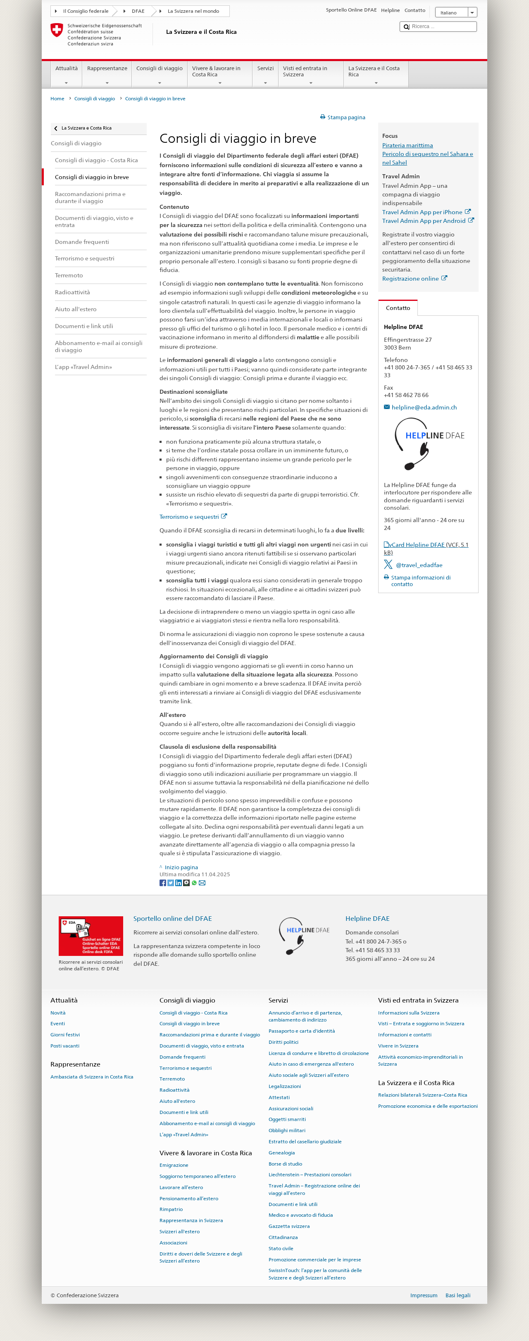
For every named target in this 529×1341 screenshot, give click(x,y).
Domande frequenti (182, 1057)
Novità (58, 1012)
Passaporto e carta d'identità (302, 1031)
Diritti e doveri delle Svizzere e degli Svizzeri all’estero (201, 1257)
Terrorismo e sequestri (189, 516)
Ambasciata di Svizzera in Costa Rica (91, 1076)
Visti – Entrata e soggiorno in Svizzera (421, 1023)
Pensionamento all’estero (189, 1198)
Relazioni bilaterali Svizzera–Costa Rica (422, 1095)
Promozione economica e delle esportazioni (428, 1106)
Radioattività (175, 1090)
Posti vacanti (64, 1046)
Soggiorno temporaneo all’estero (198, 1176)
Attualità (66, 68)
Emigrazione (174, 1165)
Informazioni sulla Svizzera (409, 1012)
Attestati (279, 1097)
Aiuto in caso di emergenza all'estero (311, 1064)
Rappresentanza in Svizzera (191, 1220)
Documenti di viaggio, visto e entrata (202, 1046)
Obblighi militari (287, 1130)
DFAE (138, 11)
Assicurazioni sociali (291, 1108)
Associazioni (173, 1243)
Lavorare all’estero (181, 1187)
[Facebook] (163, 882)
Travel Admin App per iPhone (422, 211)
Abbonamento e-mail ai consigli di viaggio (207, 1123)
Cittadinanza (283, 1237)
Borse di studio (285, 1163)
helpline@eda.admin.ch (424, 407)
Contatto (394, 307)
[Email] (202, 882)
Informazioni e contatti (404, 1035)
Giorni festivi (65, 1035)
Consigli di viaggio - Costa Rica (194, 1012)
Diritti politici (283, 1042)
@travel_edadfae (419, 564)
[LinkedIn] (179, 882)
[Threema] (187, 882)
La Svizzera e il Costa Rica (374, 71)
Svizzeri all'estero (180, 1232)
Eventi (57, 1023)
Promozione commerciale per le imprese (315, 1259)
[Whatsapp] (195, 882)
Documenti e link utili (184, 1112)
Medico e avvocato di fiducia (301, 1215)
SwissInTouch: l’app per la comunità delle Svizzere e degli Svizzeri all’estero (315, 1274)
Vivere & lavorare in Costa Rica (216, 71)
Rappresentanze (107, 68)
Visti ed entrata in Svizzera (305, 71)
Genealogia (282, 1153)
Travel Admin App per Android (424, 220)
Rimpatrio (171, 1209)
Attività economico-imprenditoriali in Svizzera (420, 1060)
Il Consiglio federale (86, 11)
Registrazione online (410, 278)
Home (57, 99)
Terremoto (172, 1079)
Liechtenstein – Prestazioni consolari (310, 1175)
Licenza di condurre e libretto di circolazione (319, 1053)
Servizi (265, 68)
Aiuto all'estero (177, 1101)
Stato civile (281, 1248)
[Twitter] (171, 882)
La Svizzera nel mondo (193, 11)
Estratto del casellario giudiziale (305, 1142)
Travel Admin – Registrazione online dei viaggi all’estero (314, 1189)
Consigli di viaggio (159, 68)
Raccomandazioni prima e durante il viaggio (210, 1035)
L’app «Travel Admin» (184, 1134)
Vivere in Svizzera (398, 1046)
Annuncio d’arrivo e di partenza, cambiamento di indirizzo (305, 1016)
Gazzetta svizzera (289, 1226)
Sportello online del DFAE (172, 918)
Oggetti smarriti (287, 1119)
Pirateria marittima (407, 145)
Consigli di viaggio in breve (190, 1023)
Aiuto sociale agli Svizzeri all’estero (309, 1075)
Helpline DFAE (368, 918)
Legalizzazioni (285, 1086)
